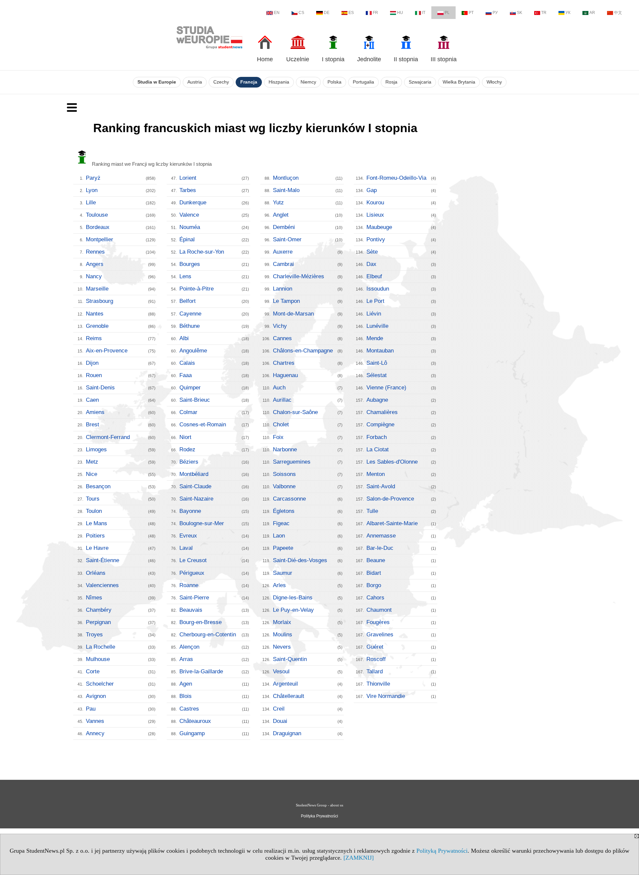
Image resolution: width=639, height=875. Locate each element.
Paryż (120, 178)
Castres (214, 709)
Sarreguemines (307, 462)
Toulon (120, 511)
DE (326, 12)
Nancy (120, 276)
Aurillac (307, 400)
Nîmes (120, 597)
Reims (120, 338)
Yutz (307, 202)
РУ (495, 12)
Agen (214, 684)
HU (400, 12)
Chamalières (401, 412)
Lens (214, 276)
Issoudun (401, 289)
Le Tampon (307, 301)
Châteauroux (214, 721)
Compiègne (401, 424)
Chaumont (401, 610)
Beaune (401, 560)
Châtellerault (307, 696)
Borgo (401, 585)
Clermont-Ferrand (120, 437)
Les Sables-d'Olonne (401, 462)
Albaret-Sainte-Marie (401, 523)
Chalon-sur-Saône (307, 412)
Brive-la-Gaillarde (214, 671)
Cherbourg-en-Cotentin (214, 634)
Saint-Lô (401, 363)
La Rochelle (120, 647)
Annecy (120, 733)
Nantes (120, 314)
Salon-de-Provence (401, 499)
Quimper (214, 387)
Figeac (307, 523)
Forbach (401, 437)
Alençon (214, 647)
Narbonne (307, 449)
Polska (334, 82)
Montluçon (307, 178)
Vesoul (307, 671)
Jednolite (369, 59)
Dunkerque (214, 202)
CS (301, 12)
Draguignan (307, 733)
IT (423, 12)
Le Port (401, 301)
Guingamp (214, 733)
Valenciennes (120, 585)
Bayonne (214, 511)
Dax (401, 264)
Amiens (120, 412)
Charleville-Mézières (307, 276)
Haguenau (307, 375)
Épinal (214, 239)
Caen (120, 400)
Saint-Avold (401, 486)
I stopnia (333, 59)
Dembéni (307, 227)
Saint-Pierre (214, 597)
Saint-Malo (307, 190)
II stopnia (406, 59)
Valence (214, 215)
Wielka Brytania (459, 82)
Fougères (401, 622)
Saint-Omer (307, 239)
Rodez (214, 449)
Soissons (307, 474)
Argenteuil (307, 684)
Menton (401, 474)
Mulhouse (120, 659)
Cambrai (307, 264)
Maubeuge (401, 227)
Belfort (214, 301)
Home (265, 59)
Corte (120, 671)
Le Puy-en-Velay (307, 610)
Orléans (120, 573)
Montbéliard (214, 474)
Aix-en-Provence (120, 350)
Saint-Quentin (307, 659)
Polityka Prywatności (319, 816)
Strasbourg (120, 301)
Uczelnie (297, 59)
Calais (214, 363)
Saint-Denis (120, 387)
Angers (120, 264)
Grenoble (120, 326)
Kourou (401, 202)
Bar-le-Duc (401, 548)
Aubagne (401, 400)
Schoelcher (120, 684)
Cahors (401, 597)
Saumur (307, 573)
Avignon (120, 696)
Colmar (214, 412)
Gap (401, 190)
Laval (214, 548)
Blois (214, 696)
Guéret (401, 647)
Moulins (307, 634)
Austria (194, 82)
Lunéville (401, 326)
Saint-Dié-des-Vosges (307, 560)
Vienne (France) (401, 387)
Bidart (401, 573)
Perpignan (120, 622)
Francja (248, 82)
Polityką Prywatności (442, 850)
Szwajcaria (420, 82)
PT (471, 12)
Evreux (214, 536)
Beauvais (214, 610)
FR (375, 12)
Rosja (391, 82)
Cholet (307, 424)
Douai (307, 721)
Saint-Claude (214, 486)
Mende (401, 338)
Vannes (120, 721)
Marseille (120, 289)
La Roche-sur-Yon (214, 252)
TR (543, 12)
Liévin (401, 314)
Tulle (401, 511)
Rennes (120, 252)
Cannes (307, 338)
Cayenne (214, 314)
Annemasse (401, 536)
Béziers (214, 462)
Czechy (221, 82)
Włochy (494, 82)
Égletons (307, 511)
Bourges (214, 264)
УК (567, 12)
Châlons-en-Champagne (307, 350)
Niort (214, 437)
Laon (307, 536)
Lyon (120, 190)
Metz (120, 462)
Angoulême (214, 350)
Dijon (120, 363)
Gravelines (401, 634)
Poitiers (120, 536)
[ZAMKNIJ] (358, 857)
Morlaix (307, 622)
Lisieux (401, 215)
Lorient (214, 178)
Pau (120, 709)
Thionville (401, 684)
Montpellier (120, 239)
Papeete (307, 548)
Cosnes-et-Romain (214, 424)
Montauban (401, 350)
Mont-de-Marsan (307, 314)
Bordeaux (120, 227)
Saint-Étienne (120, 560)
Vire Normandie (401, 696)
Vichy (307, 326)
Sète (401, 252)
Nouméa (214, 227)
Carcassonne (307, 499)
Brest (120, 424)
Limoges (120, 449)
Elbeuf (401, 276)
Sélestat (401, 375)
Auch (307, 387)
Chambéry (120, 610)
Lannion (307, 289)
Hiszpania (279, 82)
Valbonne (307, 486)
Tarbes (214, 190)
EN (277, 12)
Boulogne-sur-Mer (214, 523)
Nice (120, 474)
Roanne (214, 585)
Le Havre (120, 548)
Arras (214, 659)
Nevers (307, 647)
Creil (307, 709)
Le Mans (120, 523)
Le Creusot (214, 560)
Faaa (214, 375)
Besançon (120, 486)
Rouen (120, 375)
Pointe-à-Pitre (214, 289)
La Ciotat (401, 449)
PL (447, 12)
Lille (120, 202)
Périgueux (214, 573)
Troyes (120, 634)
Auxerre (307, 252)
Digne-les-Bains (307, 597)
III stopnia (444, 59)
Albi (214, 338)
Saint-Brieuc (214, 400)
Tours (120, 499)
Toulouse (120, 215)
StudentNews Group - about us (319, 805)
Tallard (401, 671)
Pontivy (401, 239)
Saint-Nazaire (214, 499)
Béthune (214, 326)
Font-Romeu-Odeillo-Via (401, 178)
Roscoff (401, 659)
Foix (307, 437)
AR (592, 12)
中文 (618, 12)
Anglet (307, 215)
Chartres (307, 363)
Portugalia (363, 82)
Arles (307, 585)
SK (519, 12)
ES (351, 12)
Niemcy (308, 82)
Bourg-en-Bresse (214, 622)
